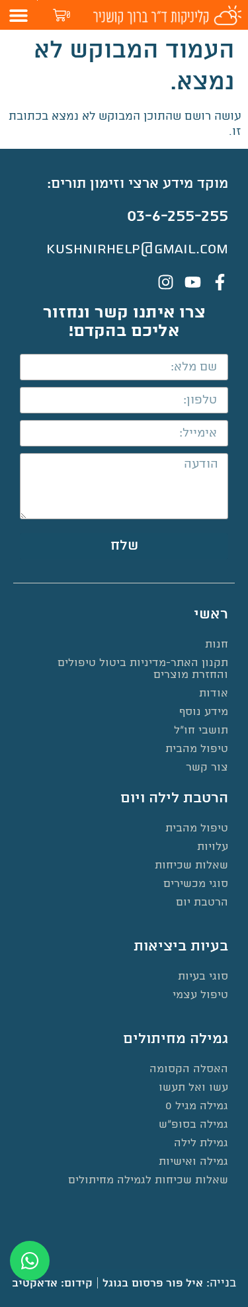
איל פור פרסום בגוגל (153, 1283)
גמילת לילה (201, 1143)
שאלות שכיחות (191, 865)
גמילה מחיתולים (175, 1039)
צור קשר (207, 768)
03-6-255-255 (177, 216)
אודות (213, 693)
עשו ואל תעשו (193, 1088)
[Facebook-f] (220, 282)
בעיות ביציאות (181, 946)
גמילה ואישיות (193, 1162)
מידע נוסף (203, 712)
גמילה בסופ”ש (193, 1125)
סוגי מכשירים (195, 884)
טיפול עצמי (200, 995)
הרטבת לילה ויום (174, 798)
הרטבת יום (202, 902)
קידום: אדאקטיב (52, 1283)
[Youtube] (193, 282)
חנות (216, 645)
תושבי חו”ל (201, 731)
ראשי (211, 614)
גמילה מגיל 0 (196, 1106)
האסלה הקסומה (188, 1069)
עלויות (212, 847)
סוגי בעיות (203, 977)
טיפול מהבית (196, 749)
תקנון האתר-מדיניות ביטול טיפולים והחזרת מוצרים (143, 669)
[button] (19, 15)
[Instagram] (165, 282)
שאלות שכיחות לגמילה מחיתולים (148, 1180)
